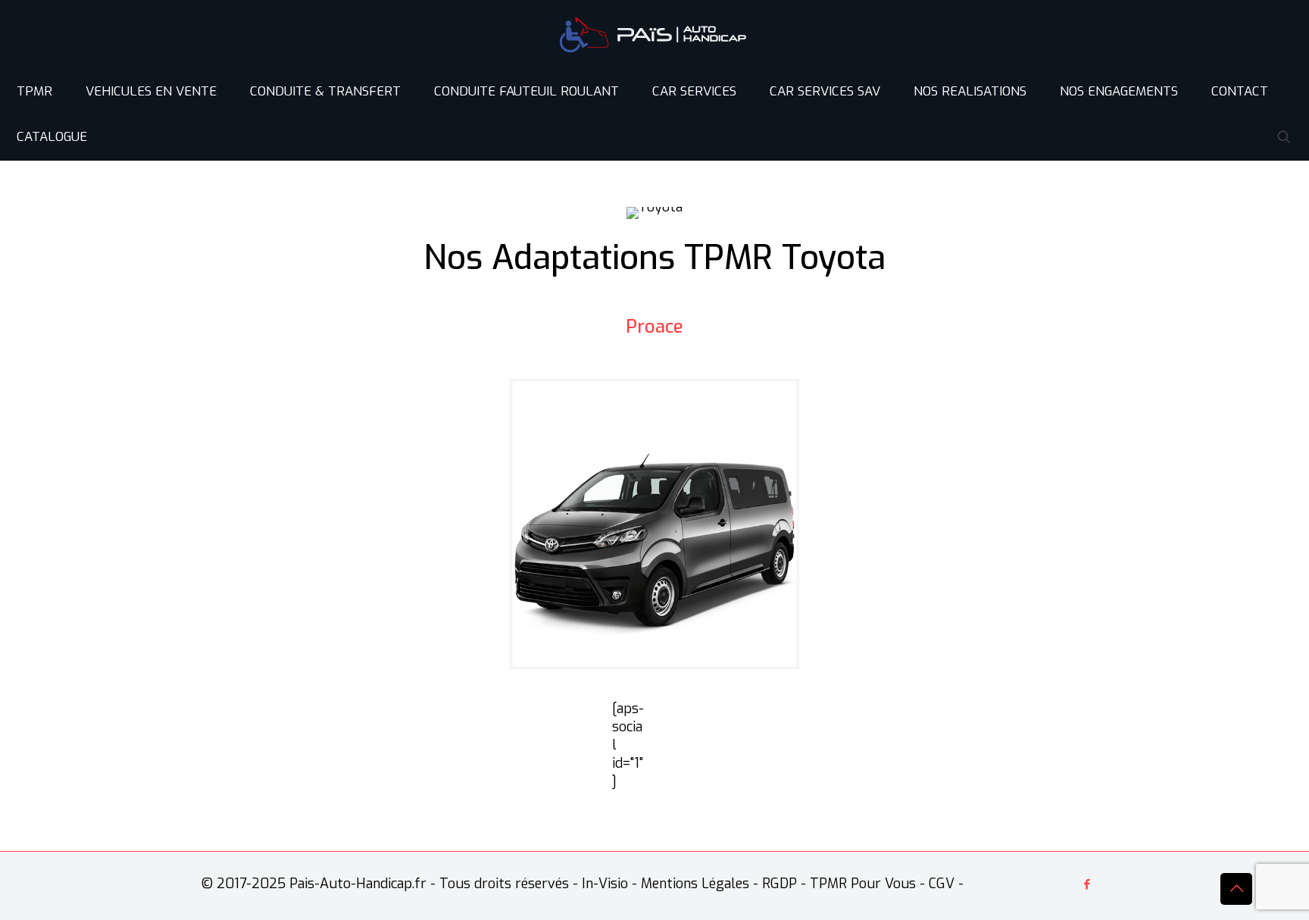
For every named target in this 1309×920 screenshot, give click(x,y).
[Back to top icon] (1236, 889)
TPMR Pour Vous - (867, 884)
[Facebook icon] (1086, 884)
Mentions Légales (695, 884)
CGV (941, 884)
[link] (655, 524)
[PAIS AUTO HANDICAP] (654, 34)
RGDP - (784, 884)
